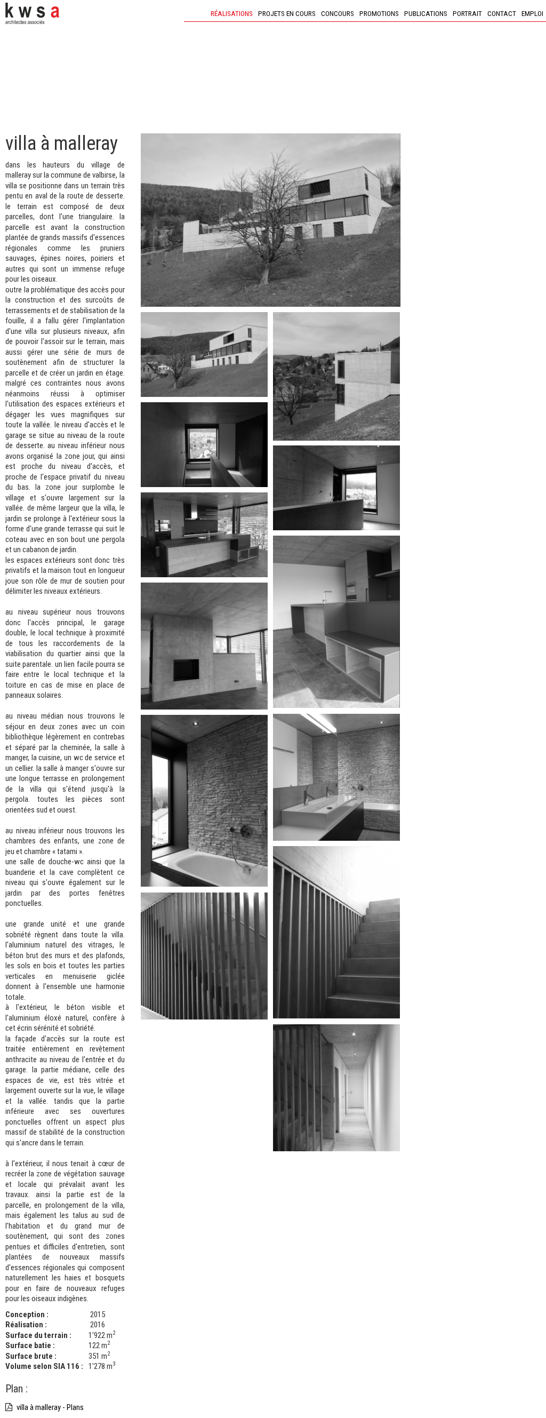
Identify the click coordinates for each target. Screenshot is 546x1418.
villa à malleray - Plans (49, 1407)
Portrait (467, 13)
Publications (425, 13)
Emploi (532, 13)
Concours (337, 13)
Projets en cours (287, 13)
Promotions (379, 13)
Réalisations (232, 13)
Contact (501, 13)
